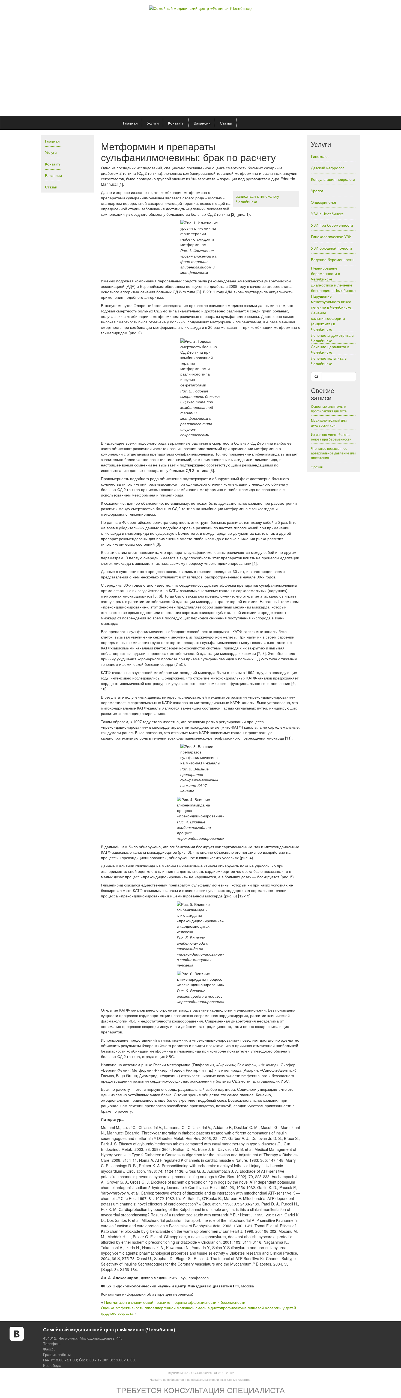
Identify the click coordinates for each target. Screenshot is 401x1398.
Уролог (317, 190)
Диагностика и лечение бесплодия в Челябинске (333, 287)
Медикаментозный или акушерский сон (329, 422)
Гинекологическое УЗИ (331, 236)
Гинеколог (320, 156)
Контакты (176, 123)
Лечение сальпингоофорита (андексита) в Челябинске (328, 321)
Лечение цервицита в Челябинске (330, 349)
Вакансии (202, 123)
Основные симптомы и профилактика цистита (329, 408)
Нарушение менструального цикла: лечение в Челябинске (331, 301)
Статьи (226, 123)
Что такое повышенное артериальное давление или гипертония (333, 453)
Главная (130, 123)
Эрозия (317, 467)
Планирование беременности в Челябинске (325, 273)
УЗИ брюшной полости (331, 248)
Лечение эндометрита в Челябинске (332, 337)
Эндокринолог (323, 202)
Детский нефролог (327, 167)
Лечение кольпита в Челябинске (328, 360)
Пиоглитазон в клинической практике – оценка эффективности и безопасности (174, 1302)
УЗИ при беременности (332, 225)
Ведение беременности (332, 259)
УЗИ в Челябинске (327, 213)
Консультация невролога (333, 179)
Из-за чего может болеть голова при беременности (331, 436)
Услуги (153, 123)
